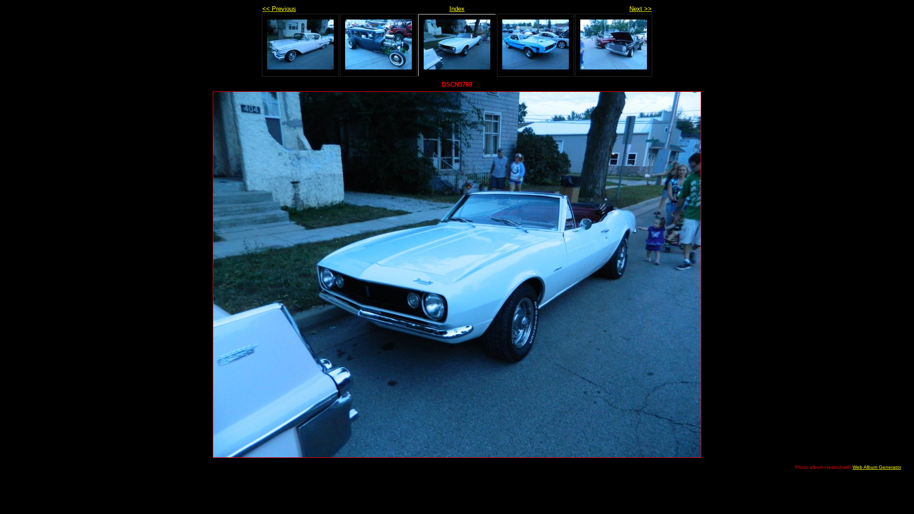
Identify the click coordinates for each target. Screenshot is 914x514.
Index (457, 8)
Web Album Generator (877, 467)
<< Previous (279, 8)
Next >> (640, 8)
